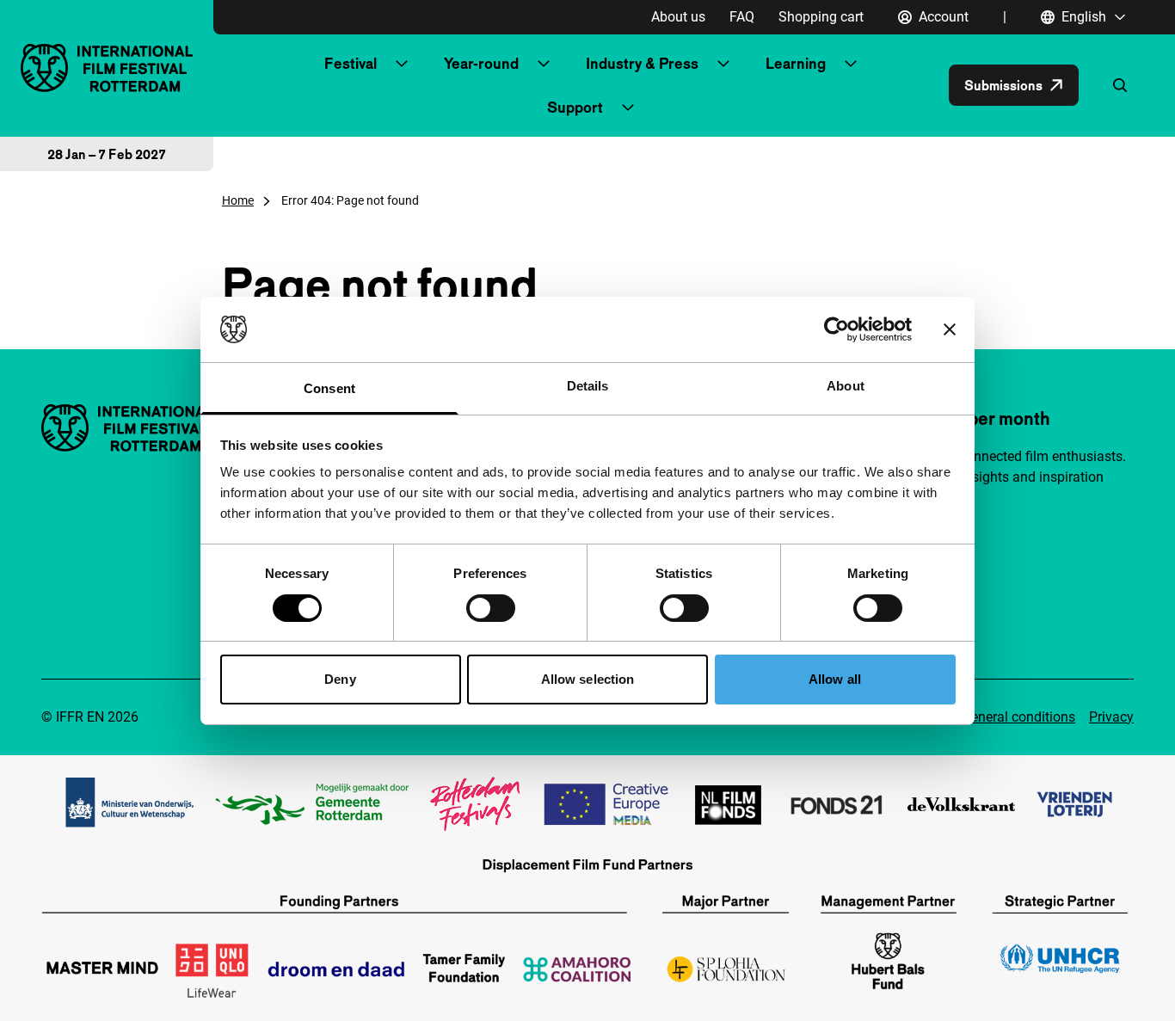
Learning (796, 63)
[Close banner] (950, 329)
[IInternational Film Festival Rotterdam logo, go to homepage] (107, 67)
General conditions (1018, 717)
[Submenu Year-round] (543, 63)
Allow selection (588, 679)
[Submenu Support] (627, 107)
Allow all (835, 679)
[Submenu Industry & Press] (723, 63)
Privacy (1111, 717)
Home (238, 200)
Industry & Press (642, 63)
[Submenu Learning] (850, 63)
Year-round (481, 63)
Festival (350, 63)
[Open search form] (1120, 85)
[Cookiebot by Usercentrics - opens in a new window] (836, 329)
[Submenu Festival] (401, 63)
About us (678, 17)
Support (575, 107)
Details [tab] (588, 385)
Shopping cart (821, 17)
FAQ (741, 17)
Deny (339, 679)
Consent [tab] (329, 388)
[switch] (490, 608)
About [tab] (845, 385)
